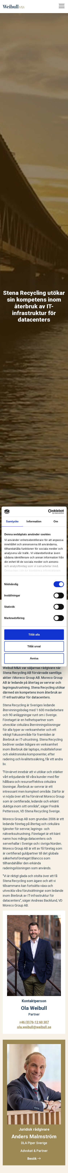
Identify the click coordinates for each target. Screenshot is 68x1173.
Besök (32, 1158)
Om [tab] (55, 521)
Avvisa (34, 658)
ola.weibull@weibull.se (34, 1027)
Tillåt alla (34, 634)
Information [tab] (33, 521)
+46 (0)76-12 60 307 (34, 1022)
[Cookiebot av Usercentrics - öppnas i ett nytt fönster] (48, 511)
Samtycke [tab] (12, 521)
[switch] (58, 595)
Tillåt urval (34, 646)
